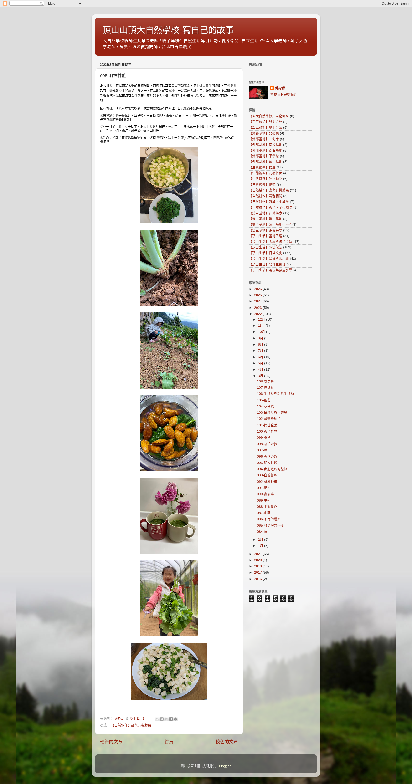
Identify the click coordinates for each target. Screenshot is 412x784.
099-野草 (264, 437)
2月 (261, 539)
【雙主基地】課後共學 (265, 230)
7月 (261, 350)
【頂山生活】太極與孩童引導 (270, 242)
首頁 (169, 741)
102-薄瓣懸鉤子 (269, 419)
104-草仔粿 (265, 406)
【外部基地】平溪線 (264, 156)
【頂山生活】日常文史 (265, 253)
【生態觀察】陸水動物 (265, 179)
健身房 (280, 88)
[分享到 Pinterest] (175, 719)
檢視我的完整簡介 (283, 94)
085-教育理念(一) (270, 525)
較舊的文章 (227, 741)
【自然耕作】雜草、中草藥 (269, 202)
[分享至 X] (166, 719)
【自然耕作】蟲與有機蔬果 (131, 725)
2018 (258, 566)
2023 (258, 308)
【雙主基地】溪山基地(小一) (270, 224)
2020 (258, 560)
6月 (261, 357)
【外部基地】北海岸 (264, 139)
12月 (262, 319)
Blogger (225, 766)
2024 (258, 301)
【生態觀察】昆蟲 (262, 167)
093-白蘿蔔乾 (267, 475)
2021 (258, 554)
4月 (261, 369)
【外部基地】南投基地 (265, 145)
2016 (258, 579)
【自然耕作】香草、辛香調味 (270, 207)
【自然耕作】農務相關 (265, 196)
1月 (261, 546)
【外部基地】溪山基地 (265, 161)
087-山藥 (264, 513)
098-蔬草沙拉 (267, 444)
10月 (262, 332)
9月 (261, 338)
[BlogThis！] (162, 719)
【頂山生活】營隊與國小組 (269, 258)
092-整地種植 (267, 482)
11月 (262, 325)
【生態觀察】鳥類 (262, 184)
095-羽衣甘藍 (267, 463)
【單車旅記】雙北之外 (265, 122)
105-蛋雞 (264, 400)
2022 (258, 314)
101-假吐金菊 (267, 425)
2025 (258, 295)
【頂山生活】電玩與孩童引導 (270, 270)
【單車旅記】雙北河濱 (265, 127)
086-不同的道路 (269, 519)
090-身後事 (265, 494)
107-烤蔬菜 (265, 387)
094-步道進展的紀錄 (272, 469)
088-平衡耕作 (267, 507)
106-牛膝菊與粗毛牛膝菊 (275, 394)
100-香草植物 (267, 431)
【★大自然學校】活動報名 (269, 116)
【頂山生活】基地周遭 (265, 236)
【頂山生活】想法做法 (265, 247)
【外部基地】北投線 (264, 133)
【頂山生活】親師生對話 (267, 264)
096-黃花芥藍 (267, 456)
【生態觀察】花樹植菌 (265, 173)
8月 (261, 344)
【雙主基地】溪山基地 (265, 219)
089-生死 (264, 500)
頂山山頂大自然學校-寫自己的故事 (168, 30)
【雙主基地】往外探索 (265, 213)
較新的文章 (111, 741)
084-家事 (264, 532)
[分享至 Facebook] (171, 719)
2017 (258, 572)
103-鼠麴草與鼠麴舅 (272, 412)
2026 (258, 289)
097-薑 (262, 450)
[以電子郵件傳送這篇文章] (157, 719)
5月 (261, 363)
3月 (261, 376)
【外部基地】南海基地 (265, 150)
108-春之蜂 (265, 381)
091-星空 (264, 488)
